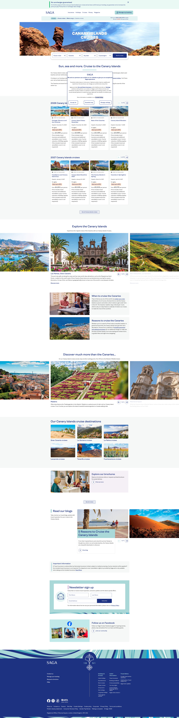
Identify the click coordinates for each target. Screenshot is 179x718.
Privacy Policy (89, 370)
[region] (90, 89)
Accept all (73, 102)
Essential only (89, 102)
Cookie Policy (99, 97)
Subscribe (107, 363)
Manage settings (105, 102)
